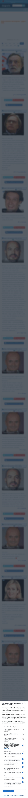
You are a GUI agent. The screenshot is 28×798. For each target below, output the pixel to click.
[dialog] (14, 749)
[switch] (23, 729)
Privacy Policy (21, 795)
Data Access (14, 795)
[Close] (25, 703)
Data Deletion (6, 795)
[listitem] (14, 726)
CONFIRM (8, 790)
